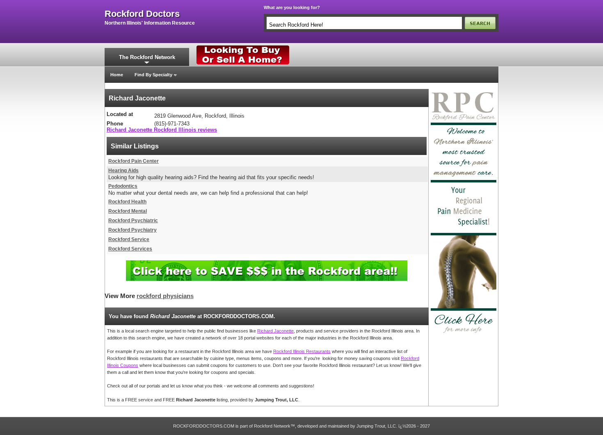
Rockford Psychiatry (132, 230)
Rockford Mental (127, 211)
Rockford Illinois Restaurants (302, 351)
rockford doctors (142, 14)
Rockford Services (130, 249)
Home (116, 74)
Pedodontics (122, 186)
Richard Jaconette (275, 330)
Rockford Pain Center (133, 161)
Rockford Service (128, 239)
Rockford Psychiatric (133, 220)
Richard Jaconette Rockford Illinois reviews (162, 130)
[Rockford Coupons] (266, 263)
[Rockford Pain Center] (463, 91)
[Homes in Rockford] (243, 47)
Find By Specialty (153, 74)
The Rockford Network (147, 57)
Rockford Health (127, 202)
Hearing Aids (123, 170)
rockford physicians (165, 296)
